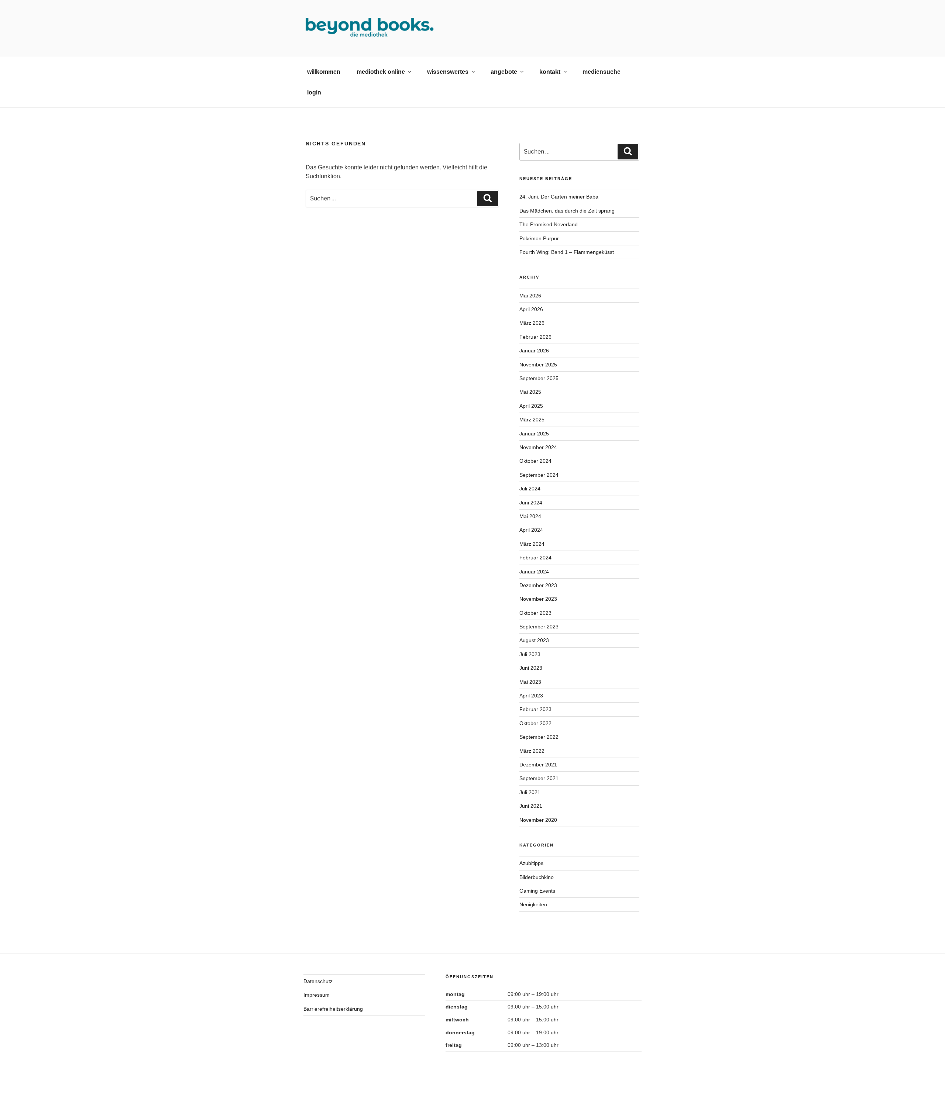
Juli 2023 (529, 654)
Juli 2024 (529, 489)
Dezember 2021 (538, 765)
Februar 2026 (535, 337)
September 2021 (539, 778)
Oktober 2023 (535, 613)
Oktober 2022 (535, 723)
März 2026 (531, 323)
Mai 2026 (530, 296)
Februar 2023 (535, 709)
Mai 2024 (530, 516)
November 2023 (538, 599)
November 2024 (538, 447)
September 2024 (539, 475)
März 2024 (531, 544)
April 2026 (531, 309)
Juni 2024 (530, 503)
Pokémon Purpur (539, 238)
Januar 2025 (534, 434)
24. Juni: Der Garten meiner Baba (558, 197)
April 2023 (531, 696)
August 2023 (534, 640)
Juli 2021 (529, 792)
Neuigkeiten (533, 904)
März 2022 (531, 751)
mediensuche (602, 72)
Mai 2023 (530, 682)
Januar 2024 (534, 572)
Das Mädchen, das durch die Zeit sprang (567, 211)
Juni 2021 (530, 806)
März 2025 (531, 420)
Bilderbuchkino (536, 877)
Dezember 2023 (538, 585)
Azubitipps (531, 863)
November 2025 (538, 365)
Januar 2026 (534, 351)
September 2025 (539, 378)
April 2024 (531, 530)
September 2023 (539, 627)
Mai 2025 (530, 392)
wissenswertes (447, 72)
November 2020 (538, 820)
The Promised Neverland (548, 224)
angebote (504, 72)
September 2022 (539, 737)
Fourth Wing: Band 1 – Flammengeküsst (566, 252)
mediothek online (381, 72)
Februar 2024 (535, 558)
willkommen (323, 72)
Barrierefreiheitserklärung (333, 1009)
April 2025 (531, 406)
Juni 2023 (530, 668)
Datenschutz (318, 981)
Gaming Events (537, 891)
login (314, 92)
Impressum (316, 995)
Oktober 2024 (535, 461)
